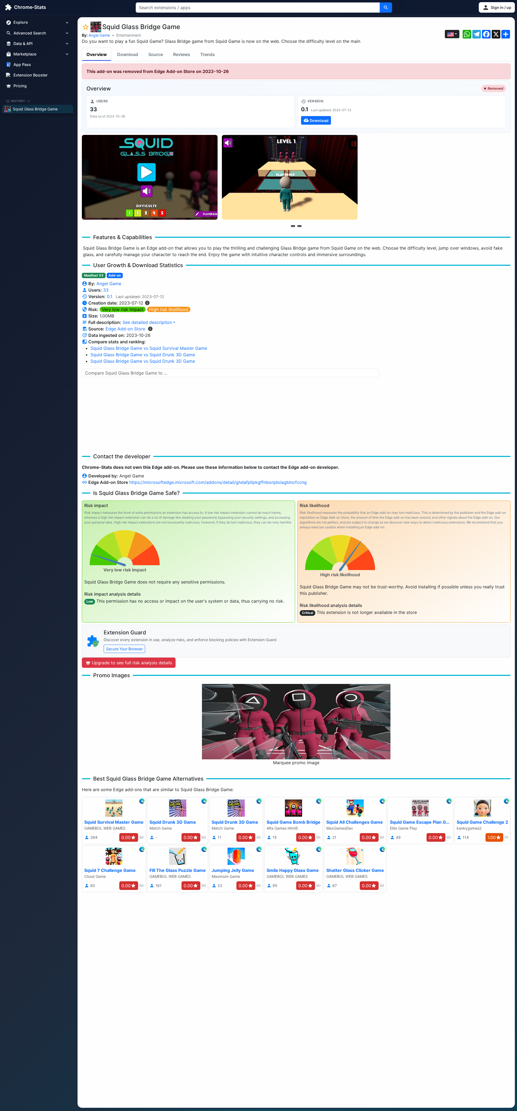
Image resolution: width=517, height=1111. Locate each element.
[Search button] (386, 7)
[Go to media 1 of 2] (293, 226)
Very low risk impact (123, 309)
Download (127, 54)
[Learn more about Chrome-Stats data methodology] (150, 328)
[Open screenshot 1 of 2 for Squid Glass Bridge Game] (150, 177)
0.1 (109, 296)
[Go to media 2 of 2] (299, 226)
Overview (96, 54)
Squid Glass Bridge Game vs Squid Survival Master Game (148, 348)
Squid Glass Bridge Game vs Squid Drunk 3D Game (142, 354)
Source (155, 54)
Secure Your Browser (124, 649)
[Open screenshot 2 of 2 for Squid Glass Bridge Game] (290, 177)
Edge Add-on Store (125, 328)
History (21, 101)
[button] (497, 7)
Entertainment (128, 35)
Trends (207, 54)
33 (106, 290)
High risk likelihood (168, 309)
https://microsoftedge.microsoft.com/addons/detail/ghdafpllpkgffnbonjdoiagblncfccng (218, 482)
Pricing (20, 85)
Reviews (181, 54)
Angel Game (99, 35)
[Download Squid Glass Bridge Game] (402, 112)
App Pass (22, 64)
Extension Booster (30, 75)
